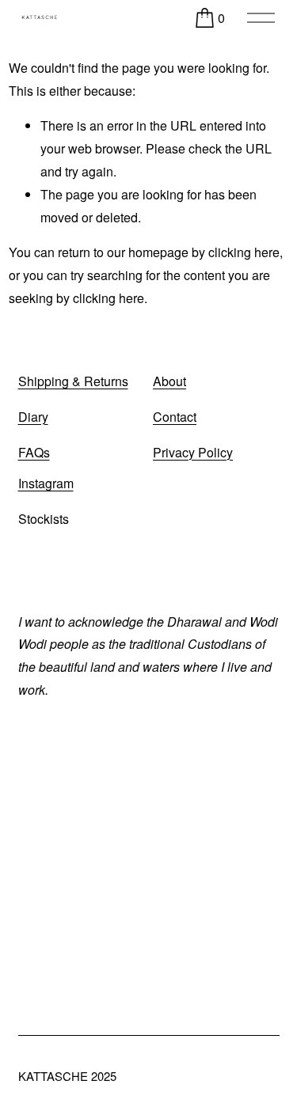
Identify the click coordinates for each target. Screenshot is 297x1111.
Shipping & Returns (73, 381)
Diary (33, 417)
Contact (174, 417)
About (169, 381)
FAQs (34, 452)
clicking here (244, 252)
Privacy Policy (193, 452)
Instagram (46, 483)
